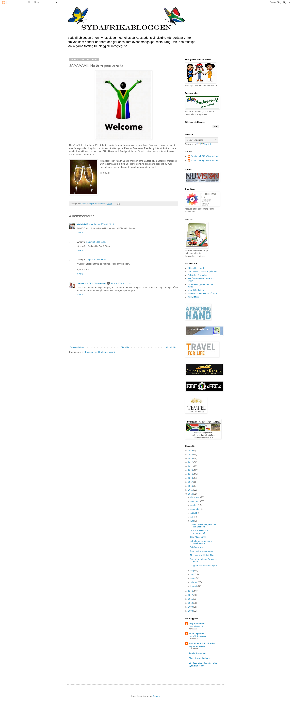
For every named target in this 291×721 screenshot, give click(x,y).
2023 (190, 458)
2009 (190, 607)
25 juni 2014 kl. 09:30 (96, 242)
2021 (190, 466)
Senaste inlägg (77, 347)
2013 (190, 591)
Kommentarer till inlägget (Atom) (100, 352)
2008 (190, 611)
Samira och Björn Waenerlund (91, 283)
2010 (190, 603)
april (192, 574)
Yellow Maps (193, 297)
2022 (190, 462)
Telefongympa (196, 547)
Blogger (156, 696)
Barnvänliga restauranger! (202, 551)
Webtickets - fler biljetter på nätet (202, 294)
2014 (190, 494)
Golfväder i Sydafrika (197, 275)
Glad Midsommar (198, 537)
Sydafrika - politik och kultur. (202, 643)
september (195, 509)
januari (193, 586)
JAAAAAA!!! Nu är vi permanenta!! (199, 531)
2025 (190, 450)
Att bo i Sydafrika (197, 633)
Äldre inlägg (171, 347)
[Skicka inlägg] (118, 204)
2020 (190, 470)
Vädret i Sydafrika (196, 290)
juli (192, 517)
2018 (190, 478)
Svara (80, 232)
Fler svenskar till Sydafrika (202, 555)
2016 (190, 486)
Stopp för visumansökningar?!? (204, 565)
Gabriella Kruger (85, 224)
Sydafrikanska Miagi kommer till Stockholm (203, 525)
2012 (190, 595)
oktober (194, 505)
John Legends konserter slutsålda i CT (201, 542)
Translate (207, 144)
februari (194, 582)
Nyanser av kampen (197, 646)
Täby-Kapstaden (196, 624)
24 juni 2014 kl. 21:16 (104, 224)
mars (193, 578)
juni (192, 521)
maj (192, 570)
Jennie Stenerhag (197, 653)
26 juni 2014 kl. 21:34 (121, 283)
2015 (190, 490)
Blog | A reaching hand (199, 658)
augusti (194, 513)
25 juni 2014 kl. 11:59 (96, 260)
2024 (190, 454)
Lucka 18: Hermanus (197, 636)
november (195, 501)
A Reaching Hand (196, 268)
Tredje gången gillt (196, 626)
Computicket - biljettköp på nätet (202, 271)
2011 (190, 599)
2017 (190, 482)
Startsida (125, 347)
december (195, 497)
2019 (190, 474)
